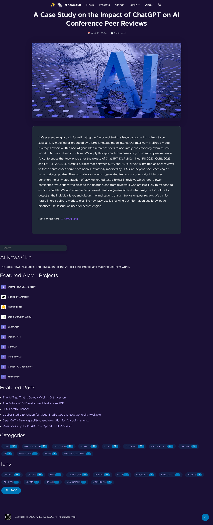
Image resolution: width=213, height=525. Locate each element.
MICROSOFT (77, 475)
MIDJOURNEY (75, 482)
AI (7, 454)
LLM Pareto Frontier (16, 409)
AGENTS (193, 475)
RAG (54, 475)
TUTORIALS (133, 446)
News (90, 4)
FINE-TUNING (169, 475)
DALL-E (51, 482)
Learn (133, 4)
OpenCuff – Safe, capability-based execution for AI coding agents (46, 420)
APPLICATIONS (34, 446)
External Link (69, 218)
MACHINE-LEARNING (76, 454)
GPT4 (122, 475)
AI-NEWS (10, 482)
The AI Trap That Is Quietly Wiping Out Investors (35, 397)
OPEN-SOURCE (161, 446)
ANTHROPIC (101, 482)
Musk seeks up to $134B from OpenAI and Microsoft (37, 426)
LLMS (9, 446)
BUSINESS (88, 446)
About (149, 4)
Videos (119, 4)
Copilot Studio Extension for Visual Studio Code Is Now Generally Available (52, 414)
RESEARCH (62, 446)
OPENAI (101, 475)
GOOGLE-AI (144, 475)
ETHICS (110, 446)
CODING (34, 475)
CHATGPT (188, 446)
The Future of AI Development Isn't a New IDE (33, 403)
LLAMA (31, 482)
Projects (104, 4)
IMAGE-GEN (27, 454)
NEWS (50, 454)
